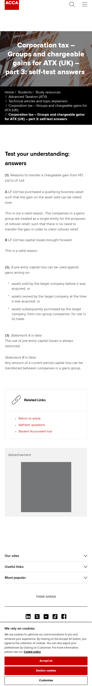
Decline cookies (46, 670)
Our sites (12, 556)
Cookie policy (32, 652)
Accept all (46, 661)
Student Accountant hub (35, 431)
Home (9, 92)
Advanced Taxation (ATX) (27, 96)
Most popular (15, 577)
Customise (46, 680)
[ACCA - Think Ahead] (12, 8)
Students (25, 92)
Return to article (30, 418)
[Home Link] (46, 596)
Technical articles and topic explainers (37, 101)
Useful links (14, 567)
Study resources (48, 92)
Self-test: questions (32, 425)
